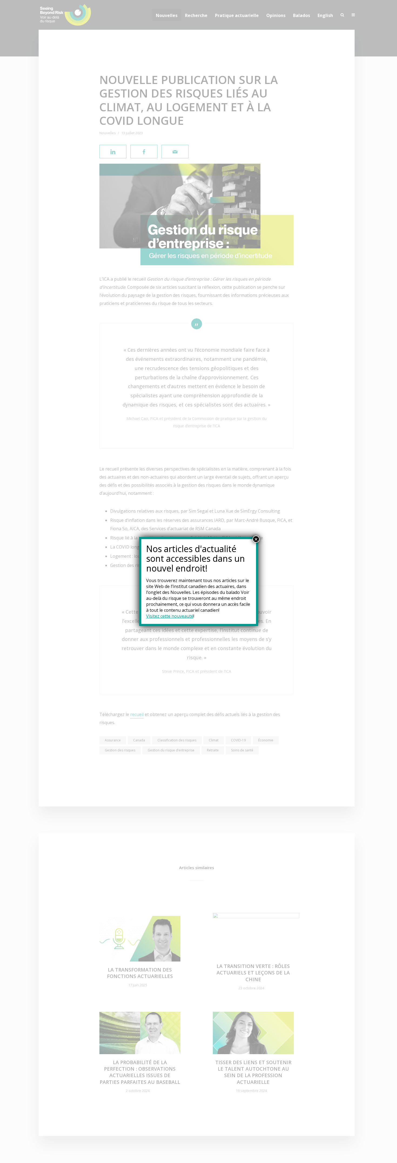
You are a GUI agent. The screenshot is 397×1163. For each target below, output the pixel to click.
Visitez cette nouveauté (169, 616)
